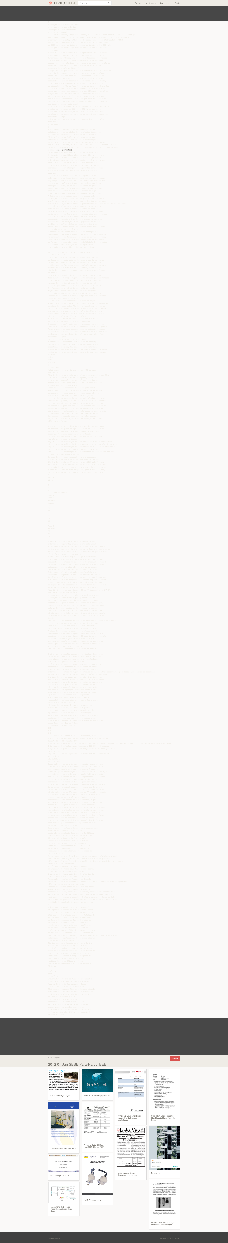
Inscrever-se (165, 3)
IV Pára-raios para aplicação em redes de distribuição (163, 1223)
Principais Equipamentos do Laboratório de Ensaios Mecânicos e (129, 1117)
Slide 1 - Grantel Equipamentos (97, 1095)
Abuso (177, 1238)
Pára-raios (155, 1173)
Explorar (138, 3)
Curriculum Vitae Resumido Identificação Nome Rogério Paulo (163, 1117)
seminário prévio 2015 (59, 1175)
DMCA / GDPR (166, 1238)
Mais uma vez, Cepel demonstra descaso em (127, 1174)
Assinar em (151, 3)
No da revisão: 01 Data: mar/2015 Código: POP (94, 1146)
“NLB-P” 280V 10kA (92, 1200)
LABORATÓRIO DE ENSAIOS (63, 1148)
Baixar (175, 1058)
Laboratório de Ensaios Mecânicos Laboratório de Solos (61, 1208)
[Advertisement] (114, 13)
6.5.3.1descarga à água (60, 1095)
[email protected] (64, 150)
